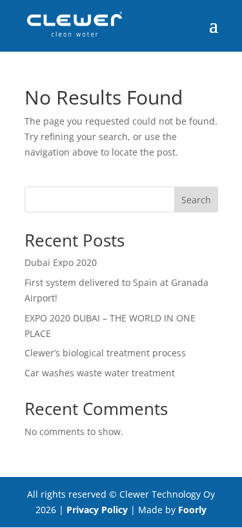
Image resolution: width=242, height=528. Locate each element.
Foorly (192, 509)
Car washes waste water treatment (100, 373)
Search (196, 200)
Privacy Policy (97, 509)
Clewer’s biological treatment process (105, 353)
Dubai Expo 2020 (61, 262)
